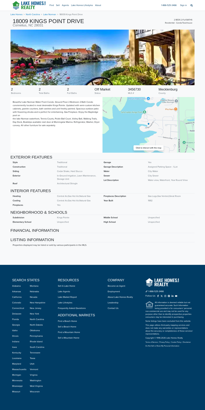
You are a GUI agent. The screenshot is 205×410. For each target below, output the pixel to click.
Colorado (16, 302)
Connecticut (18, 308)
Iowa (14, 347)
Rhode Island (36, 341)
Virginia (33, 375)
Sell (58, 5)
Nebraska (34, 291)
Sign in (183, 5)
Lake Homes (16, 14)
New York (34, 313)
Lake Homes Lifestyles (82, 5)
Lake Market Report (67, 297)
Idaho (15, 330)
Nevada (33, 297)
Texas (32, 358)
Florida (15, 319)
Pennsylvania (36, 336)
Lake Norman (49, 14)
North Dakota (36, 325)
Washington (35, 380)
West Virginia (36, 386)
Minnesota (17, 380)
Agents (65, 5)
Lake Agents (64, 291)
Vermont (34, 369)
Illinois (15, 336)
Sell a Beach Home (67, 326)
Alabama (16, 286)
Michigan (16, 375)
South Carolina (37, 347)
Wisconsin (35, 391)
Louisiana (16, 358)
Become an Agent (116, 286)
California (16, 297)
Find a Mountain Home (69, 332)
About (98, 5)
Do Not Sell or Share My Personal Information (162, 346)
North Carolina (33, 14)
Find (52, 5)
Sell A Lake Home (66, 286)
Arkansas (16, 291)
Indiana (15, 341)
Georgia (16, 325)
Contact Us (113, 308)
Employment (114, 291)
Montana (34, 286)
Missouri (16, 391)
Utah (32, 363)
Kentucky (16, 352)
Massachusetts (19, 369)
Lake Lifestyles (65, 302)
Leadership (113, 302)
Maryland (16, 363)
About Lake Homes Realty (120, 297)
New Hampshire (37, 302)
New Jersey (35, 308)
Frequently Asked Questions (72, 308)
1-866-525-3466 (169, 5)
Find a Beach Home (67, 321)
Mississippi (17, 386)
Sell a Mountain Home (68, 337)
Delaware (16, 313)
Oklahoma (35, 330)
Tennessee (35, 352)
